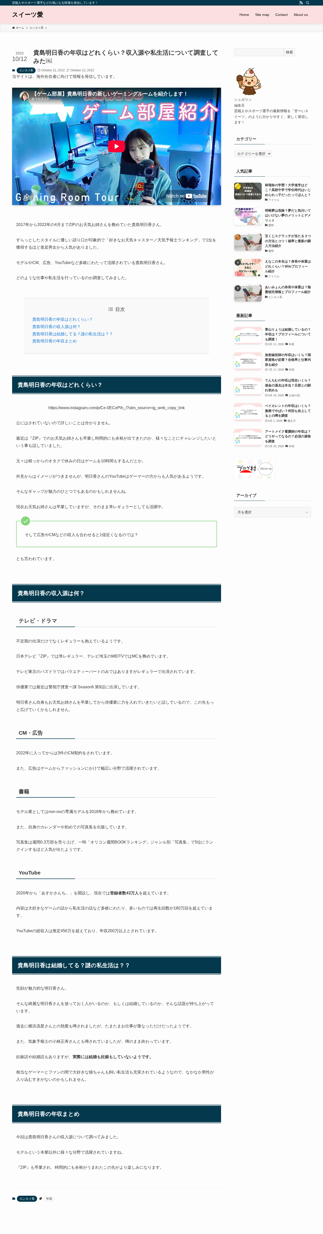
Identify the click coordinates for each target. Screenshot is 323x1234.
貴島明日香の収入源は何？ (56, 326)
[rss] (301, 3)
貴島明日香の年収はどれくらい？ (62, 319)
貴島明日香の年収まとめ (54, 341)
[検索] (307, 3)
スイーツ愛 (27, 15)
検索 (289, 52)
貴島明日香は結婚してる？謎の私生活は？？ (72, 334)
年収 (49, 1198)
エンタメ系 (26, 70)
